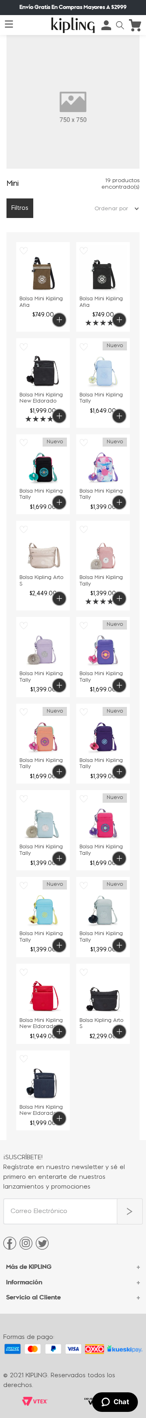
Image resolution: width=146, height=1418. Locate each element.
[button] (120, 25)
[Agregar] (59, 320)
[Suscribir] (130, 1211)
